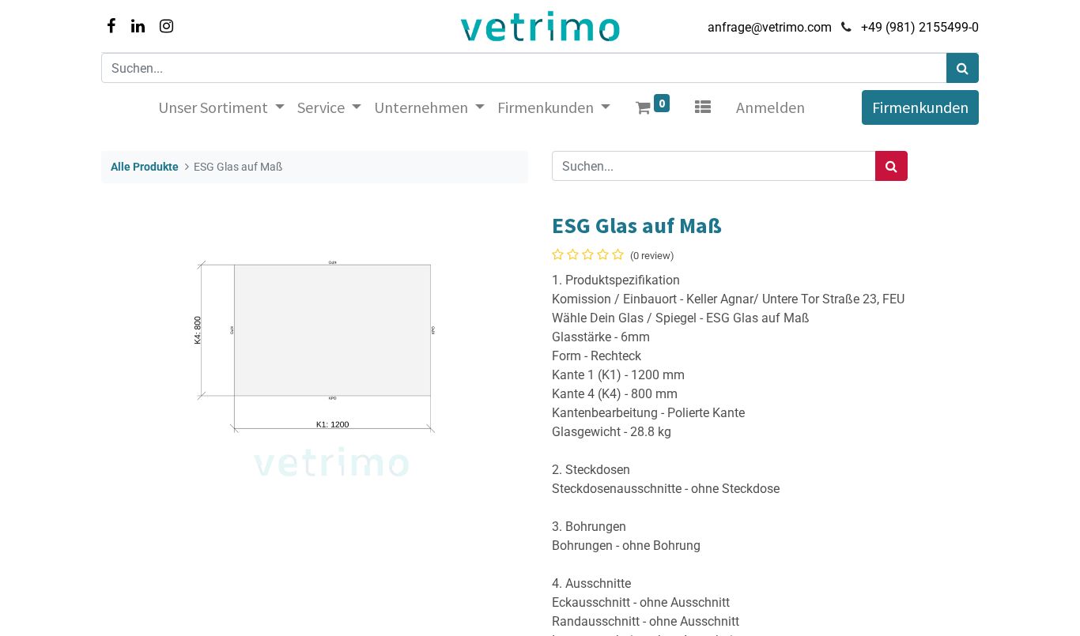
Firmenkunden (920, 107)
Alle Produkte (145, 167)
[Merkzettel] (703, 107)
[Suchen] (962, 68)
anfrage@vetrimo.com (770, 27)
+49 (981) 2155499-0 (920, 27)
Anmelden (770, 107)
